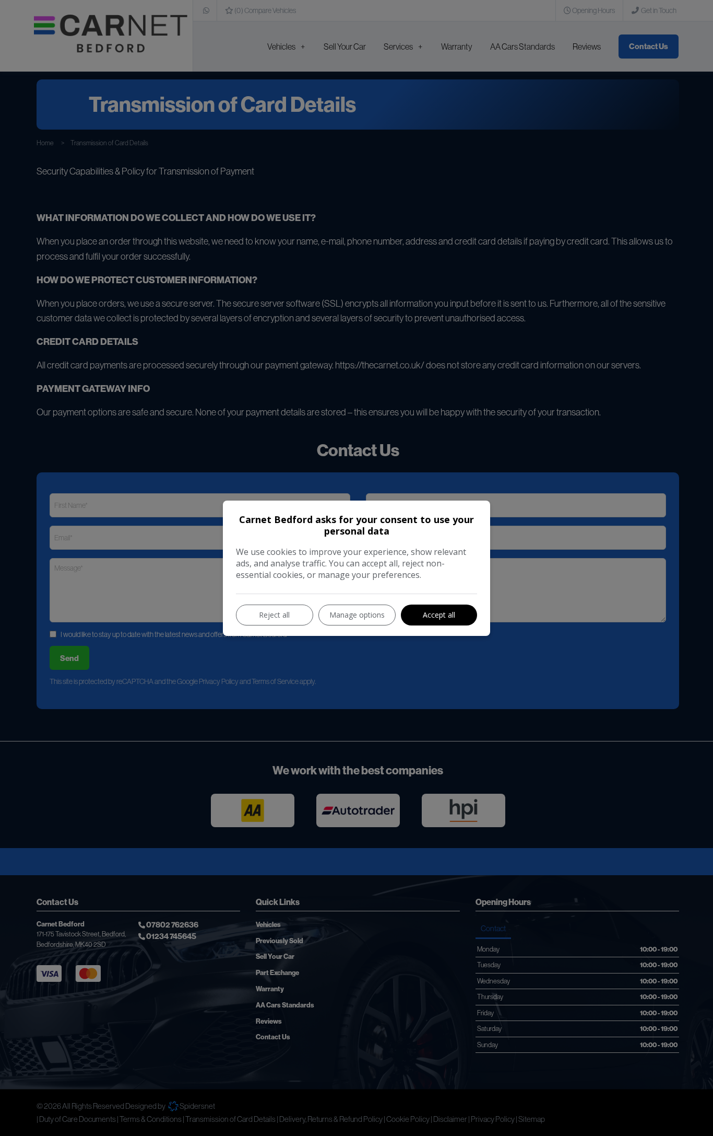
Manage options (357, 615)
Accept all (439, 615)
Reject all (274, 615)
